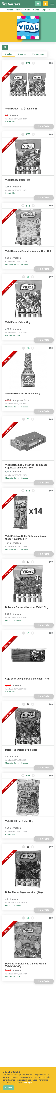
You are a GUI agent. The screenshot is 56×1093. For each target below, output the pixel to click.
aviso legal (27, 1082)
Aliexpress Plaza (21, 400)
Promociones (38, 54)
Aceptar (8, 1088)
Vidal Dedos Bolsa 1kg (17, 180)
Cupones (46, 10)
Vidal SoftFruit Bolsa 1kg (19, 821)
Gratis (27, 10)
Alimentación (10, 122)
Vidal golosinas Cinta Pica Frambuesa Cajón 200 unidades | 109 (26, 466)
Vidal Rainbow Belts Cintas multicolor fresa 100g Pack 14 (26, 537)
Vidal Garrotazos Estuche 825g (22, 393)
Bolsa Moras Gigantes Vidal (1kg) (24, 892)
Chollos (8, 54)
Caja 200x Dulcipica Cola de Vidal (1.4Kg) (27, 678)
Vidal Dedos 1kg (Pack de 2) (21, 108)
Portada (9, 10)
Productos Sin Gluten (12, 335)
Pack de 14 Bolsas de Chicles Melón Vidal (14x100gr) (25, 965)
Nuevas (19, 10)
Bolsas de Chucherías (13, 620)
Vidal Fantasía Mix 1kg (17, 322)
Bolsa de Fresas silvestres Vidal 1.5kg (26, 607)
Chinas (36, 10)
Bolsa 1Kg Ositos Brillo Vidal (21, 750)
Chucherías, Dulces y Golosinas (16, 264)
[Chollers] (11, 4)
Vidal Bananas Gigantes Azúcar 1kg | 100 (28, 251)
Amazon (14, 115)
